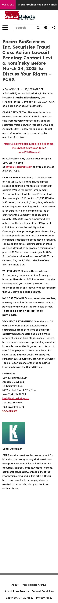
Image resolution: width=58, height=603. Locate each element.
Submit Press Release (16, 591)
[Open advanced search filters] (45, 27)
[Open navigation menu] (5, 27)
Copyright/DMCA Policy (19, 597)
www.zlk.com (9, 410)
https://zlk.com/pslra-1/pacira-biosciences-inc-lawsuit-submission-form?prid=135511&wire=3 (29, 148)
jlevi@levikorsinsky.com (19, 166)
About (14, 584)
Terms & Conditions (43, 591)
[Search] (38, 27)
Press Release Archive (34, 584)
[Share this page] (53, 27)
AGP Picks (8, 4)
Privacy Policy (44, 597)
